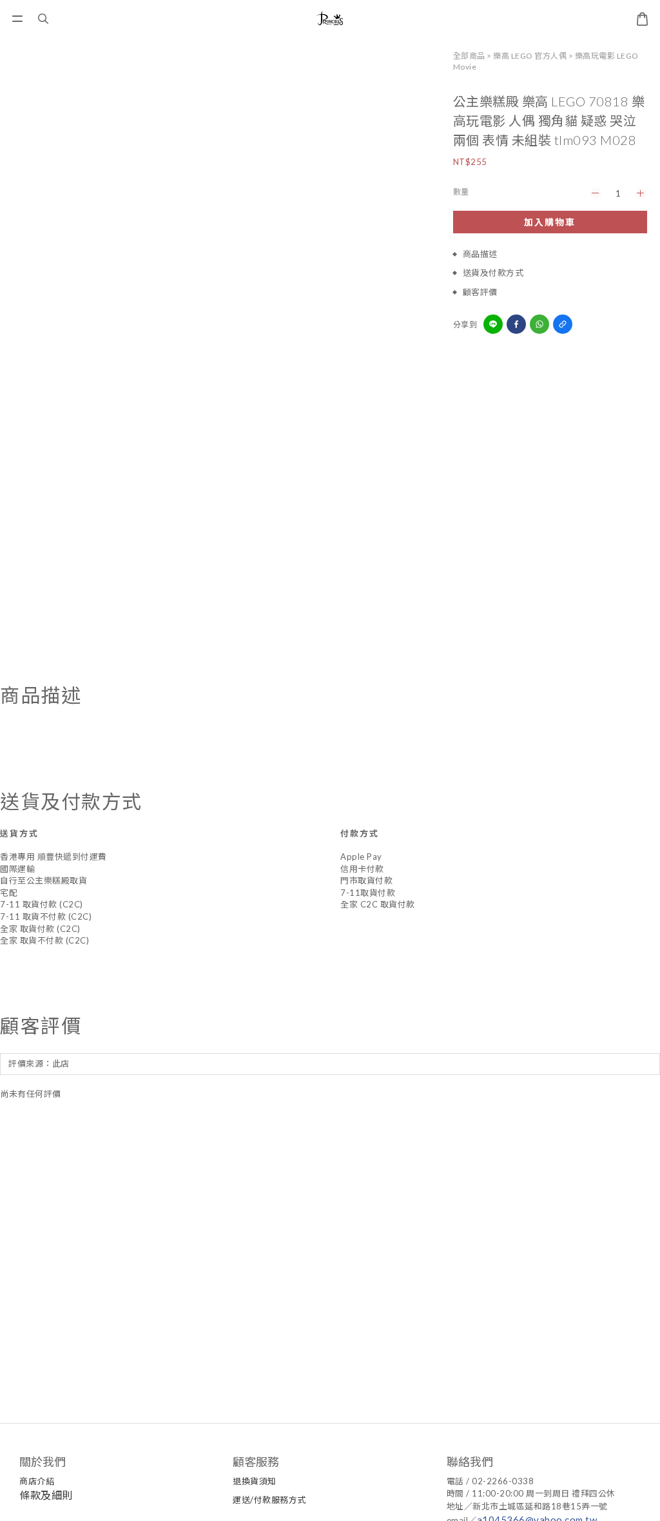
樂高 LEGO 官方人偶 (530, 56)
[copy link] (562, 324)
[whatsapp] (539, 324)
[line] (493, 324)
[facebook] (516, 324)
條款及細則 (46, 1495)
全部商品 (469, 56)
